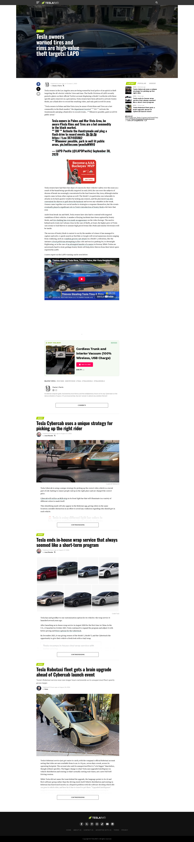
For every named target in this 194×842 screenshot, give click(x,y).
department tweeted (82, 109)
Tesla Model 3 (88, 381)
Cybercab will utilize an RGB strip (54, 498)
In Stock (114, 342)
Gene (46, 689)
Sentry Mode (70, 381)
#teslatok (139, 119)
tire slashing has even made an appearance (70, 220)
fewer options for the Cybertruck (68, 631)
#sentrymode (86, 131)
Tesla (79, 381)
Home (68, 830)
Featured (60, 381)
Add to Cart (86, 364)
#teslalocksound (148, 119)
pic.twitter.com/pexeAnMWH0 (77, 144)
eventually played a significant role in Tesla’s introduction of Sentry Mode (74, 207)
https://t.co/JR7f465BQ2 (67, 137)
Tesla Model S (100, 381)
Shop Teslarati (54, 343)
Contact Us (88, 830)
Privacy (124, 830)
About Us (77, 830)
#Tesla (63, 124)
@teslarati (129, 116)
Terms (116, 830)
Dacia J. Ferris (57, 85)
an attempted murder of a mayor (80, 244)
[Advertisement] (81, 320)
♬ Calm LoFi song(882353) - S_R (136, 120)
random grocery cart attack (76, 239)
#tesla (133, 119)
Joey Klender (48, 435)
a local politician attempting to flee (66, 241)
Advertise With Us (103, 830)
